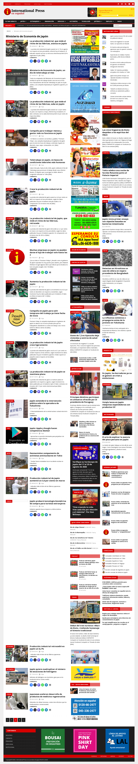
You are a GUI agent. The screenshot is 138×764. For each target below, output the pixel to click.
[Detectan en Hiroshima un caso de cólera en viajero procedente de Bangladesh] (117, 257)
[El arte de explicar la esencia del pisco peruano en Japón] (117, 426)
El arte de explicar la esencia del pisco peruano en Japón (116, 438)
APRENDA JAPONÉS (110, 467)
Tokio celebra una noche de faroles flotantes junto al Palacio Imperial (115, 173)
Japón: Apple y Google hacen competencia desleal (43, 429)
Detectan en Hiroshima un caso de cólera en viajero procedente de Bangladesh (115, 271)
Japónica (97, 21)
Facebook (94, 756)
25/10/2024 (83, 579)
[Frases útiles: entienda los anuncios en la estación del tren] (106, 504)
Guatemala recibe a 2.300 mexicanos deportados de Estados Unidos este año (88, 359)
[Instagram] (122, 4)
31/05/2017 (34, 194)
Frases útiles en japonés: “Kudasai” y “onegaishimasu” (121, 531)
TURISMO (107, 107)
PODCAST (75, 556)
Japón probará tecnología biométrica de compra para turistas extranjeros (48, 502)
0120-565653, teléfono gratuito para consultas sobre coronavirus (114, 583)
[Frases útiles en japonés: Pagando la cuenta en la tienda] (106, 542)
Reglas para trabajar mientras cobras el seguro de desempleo (115, 614)
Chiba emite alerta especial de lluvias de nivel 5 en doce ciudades (89, 297)
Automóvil (74, 21)
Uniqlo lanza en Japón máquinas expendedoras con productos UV (116, 404)
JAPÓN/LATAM (76, 369)
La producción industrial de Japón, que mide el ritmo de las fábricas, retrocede (48, 221)
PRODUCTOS (108, 350)
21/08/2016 (34, 458)
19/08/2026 (107, 325)
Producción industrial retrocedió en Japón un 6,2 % (47, 647)
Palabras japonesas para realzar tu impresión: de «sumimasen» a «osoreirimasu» (119, 474)
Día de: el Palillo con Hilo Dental (80, 548)
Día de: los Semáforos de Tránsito (81, 538)
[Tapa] (17, 435)
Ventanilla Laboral (111, 609)
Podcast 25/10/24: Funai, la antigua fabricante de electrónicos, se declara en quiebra (88, 574)
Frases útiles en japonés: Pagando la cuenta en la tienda (119, 541)
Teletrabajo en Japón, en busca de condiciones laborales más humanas (47, 161)
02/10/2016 (34, 408)
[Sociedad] (17, 167)
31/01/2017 (34, 287)
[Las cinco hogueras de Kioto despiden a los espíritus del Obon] (117, 119)
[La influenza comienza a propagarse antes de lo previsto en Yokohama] (117, 307)
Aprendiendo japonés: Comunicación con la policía (120, 512)
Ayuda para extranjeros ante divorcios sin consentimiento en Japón (116, 619)
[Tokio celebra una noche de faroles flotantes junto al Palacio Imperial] (117, 159)
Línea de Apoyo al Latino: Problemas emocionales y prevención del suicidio (88, 690)
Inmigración (49, 21)
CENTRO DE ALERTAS (78, 262)
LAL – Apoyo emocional (80, 684)
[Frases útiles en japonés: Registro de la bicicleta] (106, 523)
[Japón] (17, 77)
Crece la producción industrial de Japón (46, 190)
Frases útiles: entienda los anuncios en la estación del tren (120, 503)
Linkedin (112, 756)
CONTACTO (18, 4)
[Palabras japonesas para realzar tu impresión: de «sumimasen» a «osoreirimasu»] (106, 474)
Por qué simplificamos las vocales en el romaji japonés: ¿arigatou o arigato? (115, 623)
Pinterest (121, 756)
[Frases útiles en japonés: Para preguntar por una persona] (106, 484)
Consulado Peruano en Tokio (114, 566)
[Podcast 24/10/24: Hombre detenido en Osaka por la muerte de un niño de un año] (74, 587)
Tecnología (86, 21)
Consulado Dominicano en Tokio (115, 558)
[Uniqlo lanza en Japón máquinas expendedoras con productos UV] (117, 391)
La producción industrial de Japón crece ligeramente (46, 343)
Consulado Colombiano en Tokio (115, 556)
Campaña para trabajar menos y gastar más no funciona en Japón (46, 132)
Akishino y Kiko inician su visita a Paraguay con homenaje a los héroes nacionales (87, 424)
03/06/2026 (107, 442)
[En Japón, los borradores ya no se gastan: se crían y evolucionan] (117, 362)
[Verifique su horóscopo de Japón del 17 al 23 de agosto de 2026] (85, 452)
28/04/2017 (34, 226)
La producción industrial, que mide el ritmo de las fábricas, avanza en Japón (48, 42)
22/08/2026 (107, 226)
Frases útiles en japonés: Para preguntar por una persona (121, 483)
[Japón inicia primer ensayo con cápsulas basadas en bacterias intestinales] (117, 208)
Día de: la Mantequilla (77, 532)
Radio (120, 21)
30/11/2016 (34, 347)
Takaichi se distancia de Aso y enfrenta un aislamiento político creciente (120, 91)
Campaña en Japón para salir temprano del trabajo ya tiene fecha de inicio (47, 313)
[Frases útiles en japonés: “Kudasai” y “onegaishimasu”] (106, 532)
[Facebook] (118, 4)
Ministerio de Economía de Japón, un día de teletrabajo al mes (47, 71)
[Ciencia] (17, 570)
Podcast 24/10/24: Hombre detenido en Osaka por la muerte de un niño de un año (89, 586)
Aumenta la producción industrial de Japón (48, 282)
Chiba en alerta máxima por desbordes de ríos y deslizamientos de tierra (89, 289)
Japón (22, 21)
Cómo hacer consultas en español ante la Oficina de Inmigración (116, 592)
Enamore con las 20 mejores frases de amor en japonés (120, 493)
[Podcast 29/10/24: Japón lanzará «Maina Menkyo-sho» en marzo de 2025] (74, 563)
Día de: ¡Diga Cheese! (77, 527)
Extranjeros (34, 21)
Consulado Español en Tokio (114, 561)
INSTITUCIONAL (48, 4)
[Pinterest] (129, 4)
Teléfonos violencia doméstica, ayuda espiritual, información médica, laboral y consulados (116, 597)
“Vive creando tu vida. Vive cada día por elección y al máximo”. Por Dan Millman (85, 511)
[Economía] (17, 48)
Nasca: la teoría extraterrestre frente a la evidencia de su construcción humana (89, 434)
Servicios (61, 21)
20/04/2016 (34, 506)
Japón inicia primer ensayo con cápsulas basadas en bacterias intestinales (119, 78)
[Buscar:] (122, 25)
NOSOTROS (8, 4)
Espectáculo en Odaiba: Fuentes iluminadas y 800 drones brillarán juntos (120, 57)
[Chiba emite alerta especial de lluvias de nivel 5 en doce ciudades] (76, 298)
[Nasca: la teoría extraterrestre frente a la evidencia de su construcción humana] (74, 434)
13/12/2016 (34, 318)
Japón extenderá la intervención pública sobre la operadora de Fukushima (45, 403)
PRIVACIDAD (27, 4)
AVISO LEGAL (37, 4)
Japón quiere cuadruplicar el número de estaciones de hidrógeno (47, 670)
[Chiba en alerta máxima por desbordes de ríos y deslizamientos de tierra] (76, 288)
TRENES (74, 597)
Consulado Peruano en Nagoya (114, 563)
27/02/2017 (34, 257)
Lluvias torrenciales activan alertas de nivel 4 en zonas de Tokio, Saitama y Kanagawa (89, 279)
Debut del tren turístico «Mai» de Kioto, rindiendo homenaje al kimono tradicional (85, 628)
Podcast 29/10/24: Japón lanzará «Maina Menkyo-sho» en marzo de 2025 (89, 562)
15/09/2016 (34, 433)
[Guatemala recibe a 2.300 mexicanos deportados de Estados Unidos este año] (74, 360)
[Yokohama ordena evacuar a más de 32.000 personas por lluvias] (76, 271)
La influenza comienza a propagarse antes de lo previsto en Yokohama (114, 320)
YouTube (130, 756)
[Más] (43, 55)
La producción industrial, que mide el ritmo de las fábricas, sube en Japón (48, 102)
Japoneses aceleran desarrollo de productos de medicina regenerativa (47, 695)
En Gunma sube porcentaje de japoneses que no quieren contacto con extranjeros (121, 49)
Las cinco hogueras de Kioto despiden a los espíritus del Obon (115, 132)
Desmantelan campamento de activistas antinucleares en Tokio (46, 454)
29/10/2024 (83, 566)
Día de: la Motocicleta (77, 543)
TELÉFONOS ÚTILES (110, 577)
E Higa (42, 46)
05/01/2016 (34, 699)
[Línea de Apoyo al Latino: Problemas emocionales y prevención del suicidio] (74, 691)
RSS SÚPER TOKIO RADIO (81, 522)
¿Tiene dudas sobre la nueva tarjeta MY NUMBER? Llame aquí (115, 587)
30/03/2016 (34, 651)
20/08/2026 (107, 276)
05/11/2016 (34, 377)
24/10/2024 (83, 590)
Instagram (104, 756)
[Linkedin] (125, 4)
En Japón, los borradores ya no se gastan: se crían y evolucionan (117, 375)
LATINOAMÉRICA (77, 307)
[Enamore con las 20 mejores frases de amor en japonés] (106, 494)
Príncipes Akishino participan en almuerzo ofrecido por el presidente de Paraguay (84, 399)
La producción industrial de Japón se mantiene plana (47, 372)
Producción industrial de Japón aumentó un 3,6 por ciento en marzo (47, 479)
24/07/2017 (34, 165)
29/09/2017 (34, 46)
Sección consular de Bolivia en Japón (116, 572)
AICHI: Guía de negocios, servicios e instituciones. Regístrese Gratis (114, 602)
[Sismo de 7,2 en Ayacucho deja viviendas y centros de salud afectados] (85, 322)
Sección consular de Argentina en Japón (117, 570)
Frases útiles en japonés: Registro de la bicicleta (119, 521)
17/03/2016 (34, 674)
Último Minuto (11, 21)
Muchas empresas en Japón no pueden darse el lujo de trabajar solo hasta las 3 (48, 252)
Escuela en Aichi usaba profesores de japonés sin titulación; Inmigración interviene (120, 65)
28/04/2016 (34, 483)
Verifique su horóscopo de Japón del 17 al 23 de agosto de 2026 (85, 464)
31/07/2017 (34, 107)
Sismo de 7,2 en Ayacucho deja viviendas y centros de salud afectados (84, 338)
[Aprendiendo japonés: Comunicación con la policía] (106, 513)
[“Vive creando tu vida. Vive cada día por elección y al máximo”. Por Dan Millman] (85, 497)
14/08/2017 (34, 75)
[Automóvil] (17, 676)
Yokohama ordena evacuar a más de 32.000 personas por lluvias (89, 271)
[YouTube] (133, 4)
